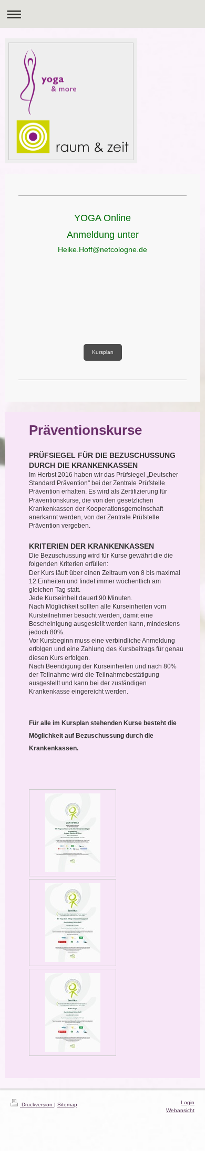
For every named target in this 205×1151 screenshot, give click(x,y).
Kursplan (103, 352)
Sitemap (67, 1104)
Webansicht (180, 1110)
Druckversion (37, 1104)
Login (187, 1102)
